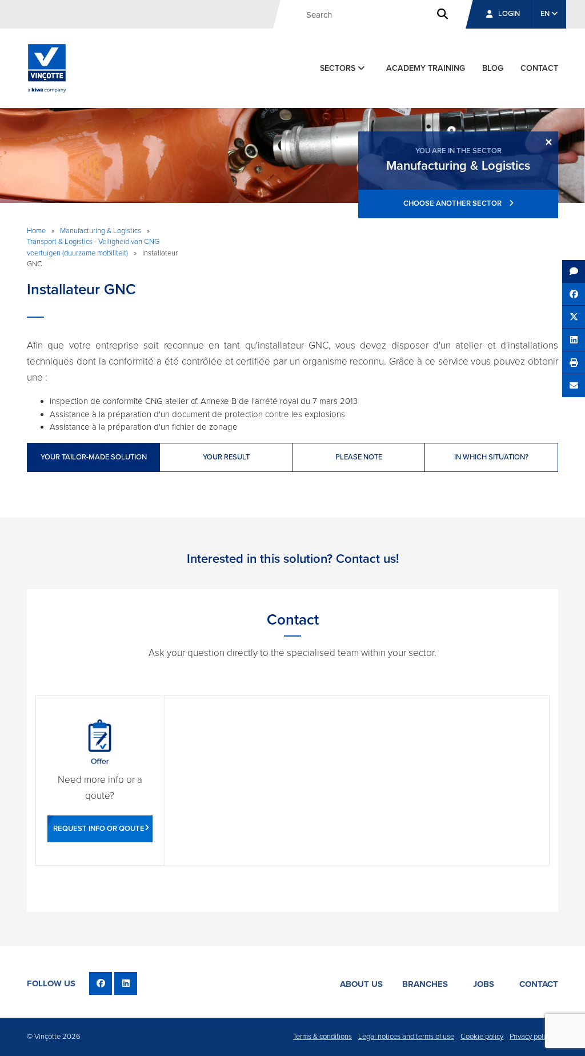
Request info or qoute (99, 828)
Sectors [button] (339, 68)
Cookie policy (481, 1036)
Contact (538, 984)
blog (492, 68)
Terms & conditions (322, 1036)
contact (539, 68)
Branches (425, 984)
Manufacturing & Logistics (100, 230)
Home (36, 230)
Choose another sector (453, 203)
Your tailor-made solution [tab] (94, 457)
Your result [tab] (226, 457)
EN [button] (545, 13)
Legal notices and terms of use (406, 1036)
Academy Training (425, 68)
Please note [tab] (358, 457)
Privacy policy (531, 1036)
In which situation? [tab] (491, 457)
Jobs (483, 984)
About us (361, 984)
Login (509, 13)
